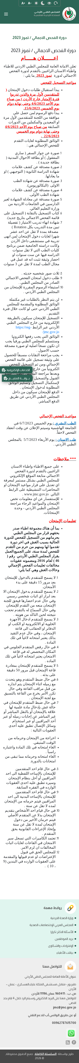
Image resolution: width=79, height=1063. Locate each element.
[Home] (55, 12)
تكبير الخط (23, 3)
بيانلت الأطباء (65, 952)
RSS (68, 1042)
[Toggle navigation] (6, 14)
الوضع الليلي (43, 3)
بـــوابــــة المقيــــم (19, 378)
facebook (74, 1042)
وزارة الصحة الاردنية (61, 918)
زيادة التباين (49, 3)
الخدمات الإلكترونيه (18, 370)
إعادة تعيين (56, 3)
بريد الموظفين (64, 938)
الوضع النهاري (36, 3)
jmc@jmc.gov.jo (64, 1007)
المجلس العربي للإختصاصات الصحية (51, 925)
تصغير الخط (29, 3)
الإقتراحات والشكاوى (60, 945)
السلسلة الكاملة (46, 1053)
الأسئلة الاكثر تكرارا (62, 931)
